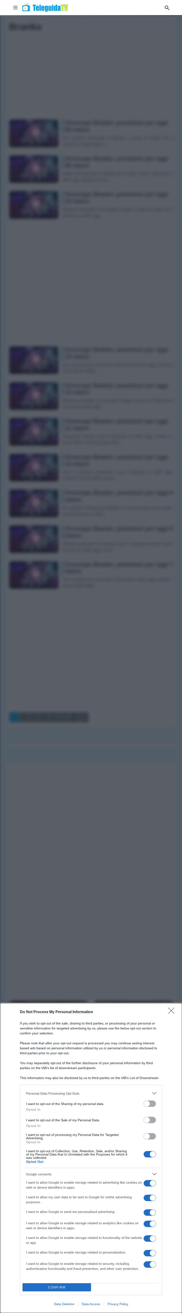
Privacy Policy (118, 1304)
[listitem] (91, 1093)
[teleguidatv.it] (45, 7)
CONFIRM (57, 1287)
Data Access (91, 1304)
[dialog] (91, 1158)
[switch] (150, 1104)
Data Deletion (64, 1304)
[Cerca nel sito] (167, 7)
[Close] (172, 1012)
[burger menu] (15, 7)
